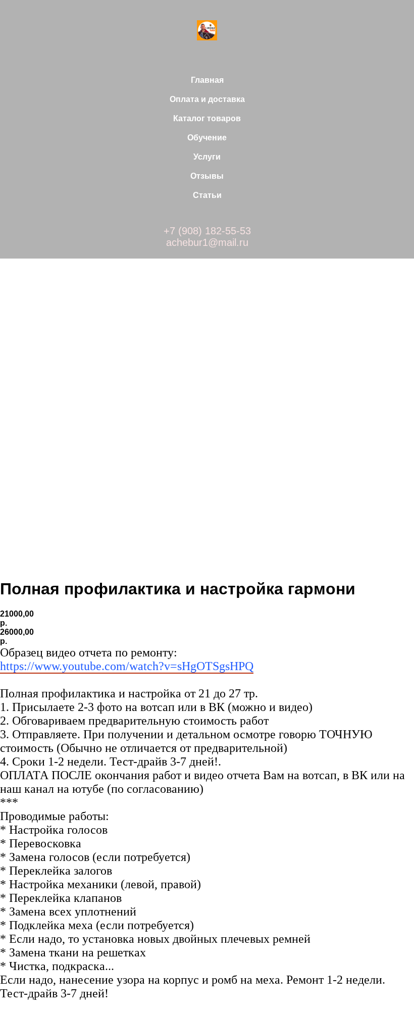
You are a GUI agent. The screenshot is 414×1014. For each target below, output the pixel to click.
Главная (207, 80)
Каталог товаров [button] (207, 118)
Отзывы (207, 176)
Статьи (207, 195)
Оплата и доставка (207, 99)
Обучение (207, 137)
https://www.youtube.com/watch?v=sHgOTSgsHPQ (126, 666)
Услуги (207, 157)
